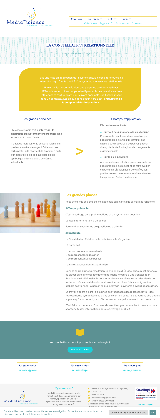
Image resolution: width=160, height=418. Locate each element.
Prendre (126, 19)
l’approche (105, 22)
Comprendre (95, 19)
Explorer (112, 19)
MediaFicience (90, 22)
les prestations (122, 22)
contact (138, 22)
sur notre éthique (80, 370)
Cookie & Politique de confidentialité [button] (128, 412)
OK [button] (152, 412)
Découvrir (76, 19)
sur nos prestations (132, 370)
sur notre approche (28, 370)
